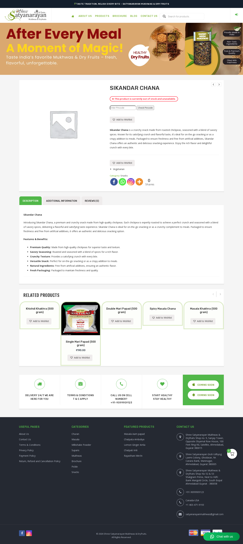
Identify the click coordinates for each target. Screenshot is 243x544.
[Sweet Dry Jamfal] (213, 84)
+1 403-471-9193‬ (195, 504)
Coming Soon (205, 385)
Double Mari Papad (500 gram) (121, 310)
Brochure (76, 461)
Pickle (75, 466)
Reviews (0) (92, 201)
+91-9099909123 (121, 402)
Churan (75, 433)
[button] (122, 120)
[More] (139, 182)
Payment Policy (27, 455)
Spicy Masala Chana (163, 308)
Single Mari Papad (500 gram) (81, 343)
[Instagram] (131, 182)
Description (30, 201)
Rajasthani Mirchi (133, 455)
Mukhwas (77, 455)
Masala (75, 439)
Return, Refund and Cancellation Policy (39, 461)
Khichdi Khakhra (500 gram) (40, 310)
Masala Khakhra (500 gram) (203, 310)
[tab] (30, 200)
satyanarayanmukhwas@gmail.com (204, 514)
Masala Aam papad (134, 433)
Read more (43, 301)
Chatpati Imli (130, 450)
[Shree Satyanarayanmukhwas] (25, 14)
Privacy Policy (26, 450)
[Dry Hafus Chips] (219, 84)
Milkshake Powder (81, 444)
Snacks (124, 175)
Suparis (75, 450)
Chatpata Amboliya (134, 439)
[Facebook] (114, 182)
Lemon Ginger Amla (134, 444)
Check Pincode (145, 107)
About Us (24, 433)
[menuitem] (73, 14)
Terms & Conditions (29, 444)
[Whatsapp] (122, 182)
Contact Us (25, 439)
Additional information (61, 201)
